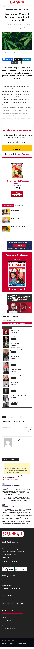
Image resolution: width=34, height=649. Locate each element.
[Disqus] (17, 503)
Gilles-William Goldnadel (18, 395)
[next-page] (6, 235)
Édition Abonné (16, 9)
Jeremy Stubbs (15, 382)
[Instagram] (8, 603)
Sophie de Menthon (17, 376)
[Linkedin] (12, 603)
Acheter (17, 195)
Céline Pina (14, 363)
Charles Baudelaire (26, 417)
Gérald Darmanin (7, 421)
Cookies (4, 626)
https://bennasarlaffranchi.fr (16, 347)
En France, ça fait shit (18, 226)
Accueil (3, 6)
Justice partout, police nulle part (26, 431)
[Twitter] (17, 603)
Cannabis (17, 417)
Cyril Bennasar (15, 343)
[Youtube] (22, 603)
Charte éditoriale (7, 620)
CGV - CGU (5, 623)
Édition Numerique (17, 193)
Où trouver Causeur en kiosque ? (11, 588)
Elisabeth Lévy (15, 330)
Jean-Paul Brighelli (16, 350)
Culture (8, 6)
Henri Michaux (16, 421)
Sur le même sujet (8, 205)
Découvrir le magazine (17, 289)
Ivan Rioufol (14, 389)
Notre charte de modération (11, 479)
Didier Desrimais (16, 369)
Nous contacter (6, 585)
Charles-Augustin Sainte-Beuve (10, 419)
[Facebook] (3, 603)
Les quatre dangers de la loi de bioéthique (9, 431)
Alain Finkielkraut (16, 337)
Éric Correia (22, 419)
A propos (4, 617)
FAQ (3, 583)
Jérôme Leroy (12, 28)
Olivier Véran (25, 421)
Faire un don (5, 557)
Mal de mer (15, 218)
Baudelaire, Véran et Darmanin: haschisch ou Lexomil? (17, 17)
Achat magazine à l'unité (9, 554)
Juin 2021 (24, 9)
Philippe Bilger (15, 356)
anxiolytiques (10, 417)
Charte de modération (8, 628)
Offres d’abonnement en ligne (11, 549)
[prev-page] (3, 235)
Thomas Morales (16, 402)
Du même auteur (19, 205)
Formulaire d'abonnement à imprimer (13, 551)
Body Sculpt (15, 210)
